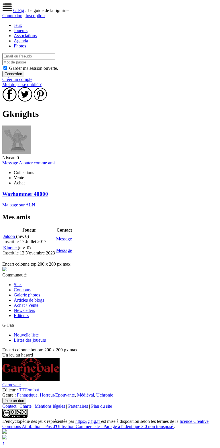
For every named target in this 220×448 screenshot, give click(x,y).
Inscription (35, 15)
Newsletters (24, 310)
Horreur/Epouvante (57, 395)
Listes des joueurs (30, 340)
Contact (9, 406)
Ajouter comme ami (37, 162)
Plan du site (101, 406)
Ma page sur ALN (18, 204)
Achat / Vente (26, 305)
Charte (25, 406)
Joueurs (21, 30)
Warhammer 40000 (25, 194)
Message (10, 162)
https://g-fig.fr (88, 421)
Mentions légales (50, 406)
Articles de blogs (29, 300)
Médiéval (85, 395)
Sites (18, 284)
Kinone (10, 247)
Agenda (21, 40)
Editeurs (21, 315)
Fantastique (27, 395)
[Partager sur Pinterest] (40, 99)
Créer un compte (17, 79)
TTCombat (29, 389)
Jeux (18, 25)
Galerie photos (27, 294)
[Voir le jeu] (31, 379)
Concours (22, 289)
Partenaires (78, 406)
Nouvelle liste (26, 334)
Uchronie (104, 395)
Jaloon (9, 236)
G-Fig (18, 10)
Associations (25, 35)
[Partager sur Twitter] (25, 99)
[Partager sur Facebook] (9, 99)
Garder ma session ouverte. (33, 68)
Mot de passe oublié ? (22, 84)
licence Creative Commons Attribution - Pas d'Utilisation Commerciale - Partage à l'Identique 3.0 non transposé (105, 424)
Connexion (12, 15)
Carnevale (11, 384)
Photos (20, 45)
